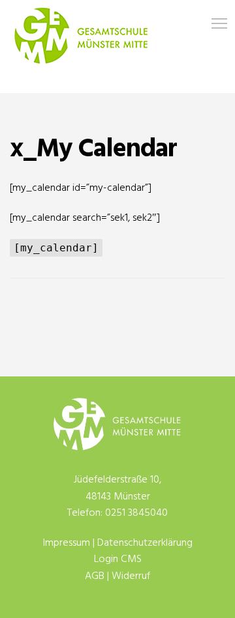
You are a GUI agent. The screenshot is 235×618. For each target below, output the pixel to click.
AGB (94, 576)
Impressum (66, 543)
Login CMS (118, 559)
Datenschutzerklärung (145, 543)
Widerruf (131, 576)
